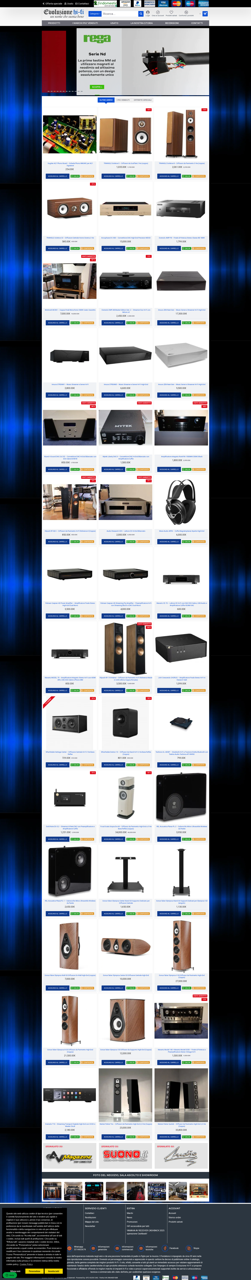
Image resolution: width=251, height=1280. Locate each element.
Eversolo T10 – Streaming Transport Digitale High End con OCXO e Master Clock (70, 1125)
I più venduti (123, 100)
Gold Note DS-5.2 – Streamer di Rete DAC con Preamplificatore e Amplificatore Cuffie (70, 827)
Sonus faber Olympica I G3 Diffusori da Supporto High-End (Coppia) (126, 1050)
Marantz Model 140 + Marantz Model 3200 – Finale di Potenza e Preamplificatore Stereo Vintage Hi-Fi (182, 1051)
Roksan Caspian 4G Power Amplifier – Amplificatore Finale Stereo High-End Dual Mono (70, 604)
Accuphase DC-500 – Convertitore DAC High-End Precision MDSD (126, 238)
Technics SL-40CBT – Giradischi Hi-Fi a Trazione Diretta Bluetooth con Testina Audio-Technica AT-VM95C (182, 753)
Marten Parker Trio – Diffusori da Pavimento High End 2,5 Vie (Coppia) (126, 1124)
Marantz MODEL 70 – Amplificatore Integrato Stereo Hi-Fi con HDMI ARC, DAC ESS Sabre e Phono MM (70, 679)
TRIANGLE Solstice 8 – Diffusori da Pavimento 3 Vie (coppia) (182, 163)
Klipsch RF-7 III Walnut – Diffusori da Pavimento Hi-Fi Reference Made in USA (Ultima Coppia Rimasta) (126, 679)
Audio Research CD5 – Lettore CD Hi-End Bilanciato (126, 531)
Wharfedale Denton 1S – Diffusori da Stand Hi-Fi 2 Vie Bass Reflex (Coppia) (126, 753)
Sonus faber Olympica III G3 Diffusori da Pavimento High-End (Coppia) (70, 1051)
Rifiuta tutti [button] (15, 1271)
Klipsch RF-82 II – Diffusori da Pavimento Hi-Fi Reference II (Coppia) (70, 531)
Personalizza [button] (34, 1271)
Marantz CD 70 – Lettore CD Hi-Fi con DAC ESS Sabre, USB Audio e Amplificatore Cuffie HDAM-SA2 (182, 604)
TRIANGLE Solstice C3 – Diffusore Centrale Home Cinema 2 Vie (70, 238)
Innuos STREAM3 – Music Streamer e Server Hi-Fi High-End (126, 384)
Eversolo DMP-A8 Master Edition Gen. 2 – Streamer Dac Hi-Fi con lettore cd (126, 311)
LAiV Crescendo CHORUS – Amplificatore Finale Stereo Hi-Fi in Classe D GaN (181, 679)
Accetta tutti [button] (53, 1271)
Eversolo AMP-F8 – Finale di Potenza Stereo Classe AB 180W (182, 238)
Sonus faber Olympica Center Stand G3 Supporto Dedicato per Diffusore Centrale (126, 902)
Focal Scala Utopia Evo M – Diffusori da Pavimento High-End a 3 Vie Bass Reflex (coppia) (126, 827)
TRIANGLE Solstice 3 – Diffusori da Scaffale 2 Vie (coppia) (126, 163)
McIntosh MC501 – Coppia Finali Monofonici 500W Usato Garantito (70, 310)
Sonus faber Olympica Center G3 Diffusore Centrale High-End (126, 975)
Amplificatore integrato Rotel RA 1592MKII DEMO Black (181, 457)
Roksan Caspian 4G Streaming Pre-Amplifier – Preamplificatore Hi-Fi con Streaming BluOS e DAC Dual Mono (126, 604)
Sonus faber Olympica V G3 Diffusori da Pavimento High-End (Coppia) (182, 976)
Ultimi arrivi (106, 100)
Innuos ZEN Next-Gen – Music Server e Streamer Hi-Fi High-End (181, 310)
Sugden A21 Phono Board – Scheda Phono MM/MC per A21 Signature (70, 164)
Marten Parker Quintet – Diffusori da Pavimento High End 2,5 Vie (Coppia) (182, 1125)
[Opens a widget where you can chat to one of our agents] (10, 1275)
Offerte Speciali (143, 100)
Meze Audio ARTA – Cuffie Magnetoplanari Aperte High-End (181, 531)
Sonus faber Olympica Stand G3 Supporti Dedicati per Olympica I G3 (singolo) (181, 902)
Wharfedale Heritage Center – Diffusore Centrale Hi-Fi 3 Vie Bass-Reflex (70, 753)
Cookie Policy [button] (26, 1264)
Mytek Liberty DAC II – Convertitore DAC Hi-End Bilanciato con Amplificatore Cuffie (126, 458)
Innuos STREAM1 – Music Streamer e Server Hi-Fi (70, 384)
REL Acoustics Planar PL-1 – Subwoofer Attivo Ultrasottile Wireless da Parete (70, 902)
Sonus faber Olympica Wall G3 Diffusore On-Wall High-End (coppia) (70, 975)
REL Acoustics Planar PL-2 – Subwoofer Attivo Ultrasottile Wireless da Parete (182, 827)
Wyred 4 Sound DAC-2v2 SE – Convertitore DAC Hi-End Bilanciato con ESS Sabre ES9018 (70, 458)
